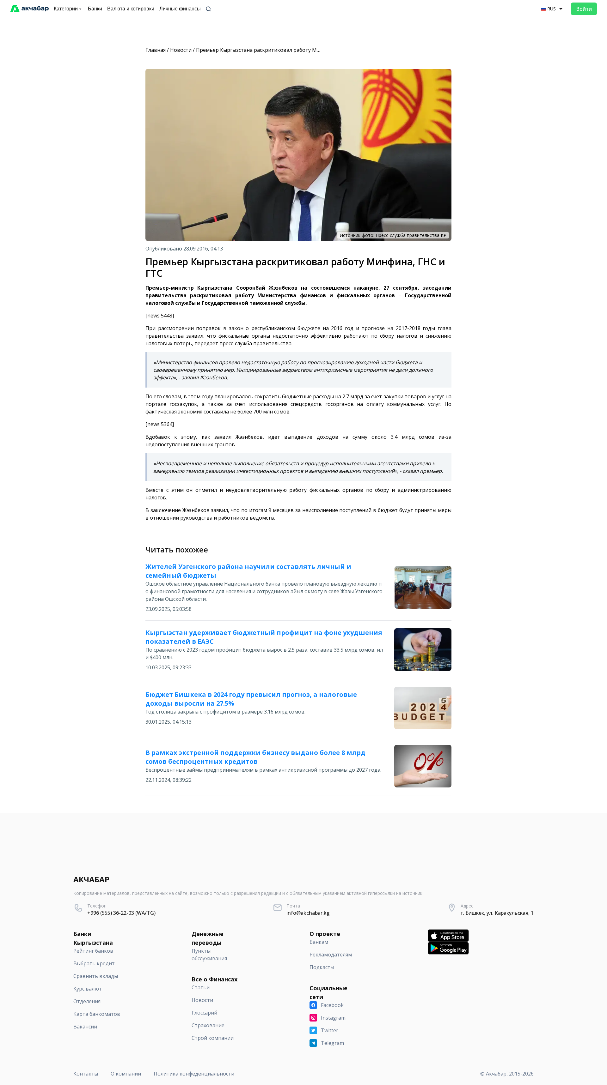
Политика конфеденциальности (194, 1073)
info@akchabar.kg (308, 912)
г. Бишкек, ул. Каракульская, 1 (497, 912)
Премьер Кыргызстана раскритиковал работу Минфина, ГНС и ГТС (279, 49)
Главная (155, 49)
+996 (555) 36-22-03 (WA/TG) (121, 912)
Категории (66, 8)
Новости (181, 49)
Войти (584, 8)
